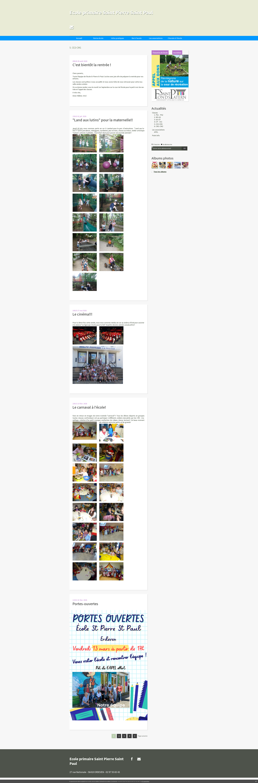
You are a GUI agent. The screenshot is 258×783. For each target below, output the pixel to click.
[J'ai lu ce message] (256, 781)
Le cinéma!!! (82, 314)
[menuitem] (79, 38)
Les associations (155, 38)
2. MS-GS (157, 117)
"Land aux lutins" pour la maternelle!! (103, 120)
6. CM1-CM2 (158, 126)
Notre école (98, 38)
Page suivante (142, 736)
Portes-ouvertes (85, 603)
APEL (156, 132)
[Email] (72, 27)
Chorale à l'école (175, 38)
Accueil (79, 38)
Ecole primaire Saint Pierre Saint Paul (111, 12)
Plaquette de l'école (160, 52)
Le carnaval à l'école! (89, 407)
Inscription (177, 52)
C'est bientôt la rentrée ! (92, 64)
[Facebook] (132, 759)
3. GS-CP (157, 119)
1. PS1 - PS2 (158, 115)
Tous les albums (160, 172)
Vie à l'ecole (136, 38)
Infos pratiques (117, 38)
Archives (194, 37)
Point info (156, 135)
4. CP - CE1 (158, 122)
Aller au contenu (6, 2)
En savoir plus (145, 781)
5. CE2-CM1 (158, 124)
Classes (155, 113)
